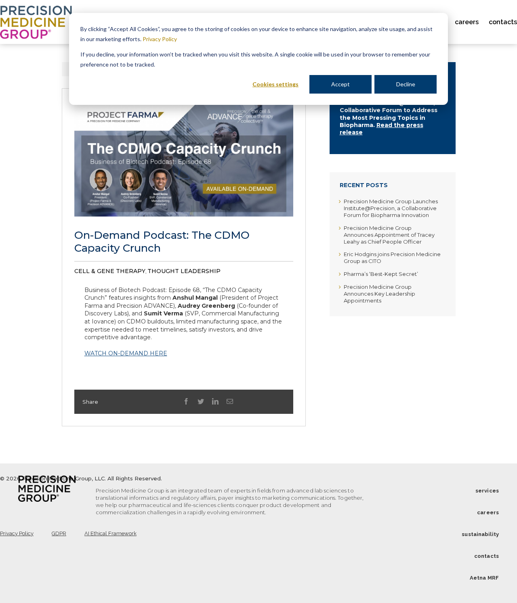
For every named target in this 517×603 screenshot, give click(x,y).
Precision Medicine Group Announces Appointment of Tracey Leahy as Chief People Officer (389, 235)
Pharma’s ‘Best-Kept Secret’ (381, 274)
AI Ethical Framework (110, 533)
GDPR (59, 533)
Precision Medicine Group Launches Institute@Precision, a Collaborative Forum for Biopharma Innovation (391, 208)
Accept (340, 84)
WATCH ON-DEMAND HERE (125, 353)
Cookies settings (275, 84)
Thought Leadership (184, 271)
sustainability (480, 534)
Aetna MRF (484, 577)
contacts (486, 556)
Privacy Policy (160, 38)
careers (488, 512)
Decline (405, 84)
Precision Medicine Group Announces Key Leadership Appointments (379, 294)
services (487, 490)
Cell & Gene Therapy (109, 271)
